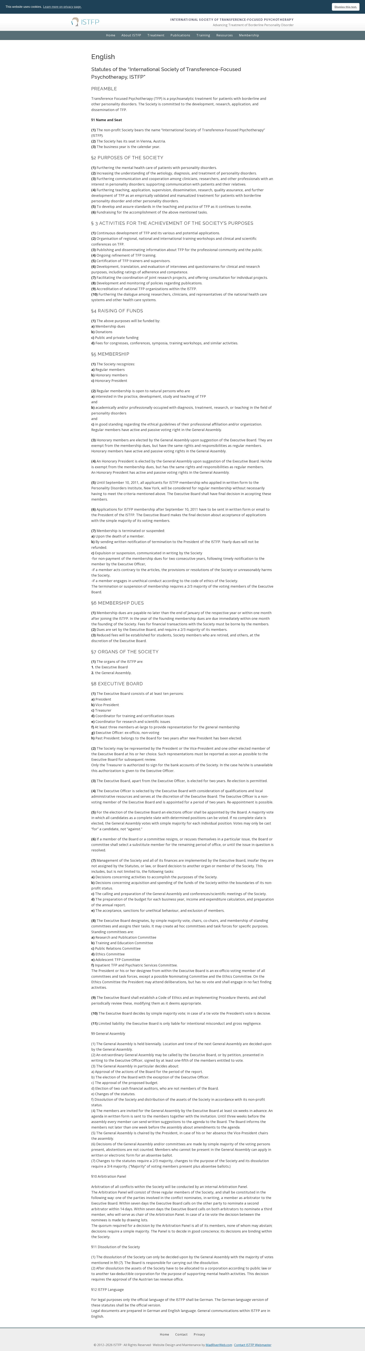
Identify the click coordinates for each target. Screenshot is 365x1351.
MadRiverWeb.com (219, 1345)
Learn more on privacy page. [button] (62, 6)
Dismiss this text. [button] (346, 6)
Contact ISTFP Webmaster (252, 1345)
